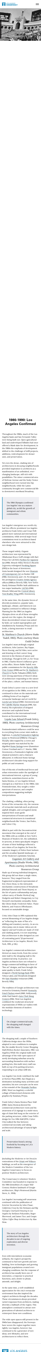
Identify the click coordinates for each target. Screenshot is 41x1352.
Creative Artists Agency (26, 579)
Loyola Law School (10, 702)
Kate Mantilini (12, 978)
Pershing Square (29, 565)
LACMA (25, 588)
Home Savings (16, 746)
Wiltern (32, 1161)
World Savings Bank (20, 973)
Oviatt (22, 1161)
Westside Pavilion (29, 1087)
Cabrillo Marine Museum (17, 704)
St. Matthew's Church (13, 634)
